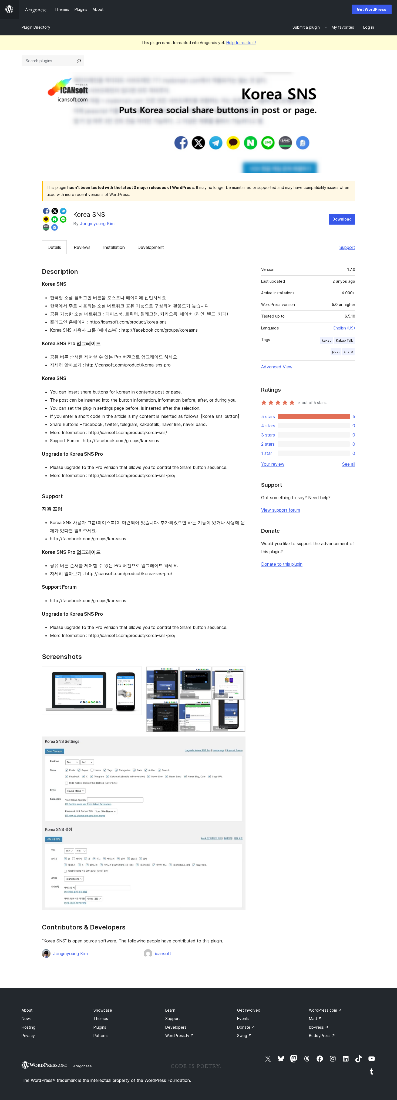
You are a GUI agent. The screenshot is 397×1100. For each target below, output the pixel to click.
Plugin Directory (36, 27)
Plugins (99, 1027)
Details (54, 247)
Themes (100, 1018)
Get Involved (248, 1010)
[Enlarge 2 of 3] (238, 673)
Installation (114, 247)
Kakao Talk (344, 340)
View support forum (280, 510)
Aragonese (82, 1066)
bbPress (318, 1027)
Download (342, 219)
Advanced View (276, 366)
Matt (315, 1018)
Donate (246, 1027)
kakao (327, 340)
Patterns (101, 1035)
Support (347, 247)
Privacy (28, 1035)
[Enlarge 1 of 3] (134, 673)
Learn (170, 1010)
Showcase (102, 1010)
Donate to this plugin (281, 564)
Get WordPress (371, 9)
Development (150, 247)
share (348, 351)
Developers (175, 1027)
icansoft (163, 953)
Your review (272, 464)
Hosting (28, 1027)
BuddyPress (322, 1035)
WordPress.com (325, 1010)
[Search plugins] (78, 60)
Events (243, 1018)
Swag (244, 1035)
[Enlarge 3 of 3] (238, 743)
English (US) (344, 328)
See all (348, 464)
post (335, 351)
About (27, 1010)
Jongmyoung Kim (97, 223)
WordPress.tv (179, 1035)
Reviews (82, 247)
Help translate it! (241, 42)
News (27, 1018)
